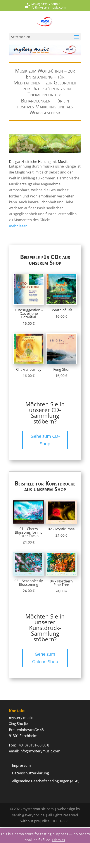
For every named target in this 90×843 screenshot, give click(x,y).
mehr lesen (18, 226)
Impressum (21, 765)
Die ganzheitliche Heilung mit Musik (38, 161)
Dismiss (58, 840)
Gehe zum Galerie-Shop (45, 657)
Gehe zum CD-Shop (45, 440)
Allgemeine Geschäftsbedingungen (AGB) (45, 781)
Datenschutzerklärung (30, 773)
